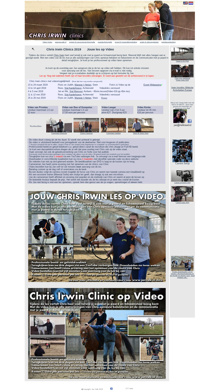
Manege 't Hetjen (83, 84)
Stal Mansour (75, 91)
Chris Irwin (59, 55)
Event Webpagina (152, 84)
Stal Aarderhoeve (72, 88)
